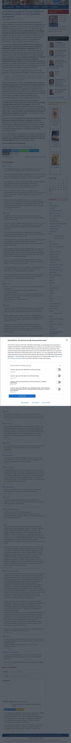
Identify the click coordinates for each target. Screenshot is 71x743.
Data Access (35, 402)
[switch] (58, 369)
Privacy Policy (46, 402)
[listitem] (35, 365)
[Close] (67, 340)
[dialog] (35, 371)
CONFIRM (22, 396)
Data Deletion (25, 402)
